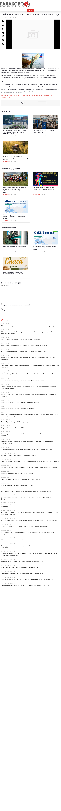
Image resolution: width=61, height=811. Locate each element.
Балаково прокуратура (7, 95)
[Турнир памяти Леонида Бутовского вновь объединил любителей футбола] (14, 559)
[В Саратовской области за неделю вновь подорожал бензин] (15, 237)
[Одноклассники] (3, 29)
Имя (2, 297)
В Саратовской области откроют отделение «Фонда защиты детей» (20, 402)
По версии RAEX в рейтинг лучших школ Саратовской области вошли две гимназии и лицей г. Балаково (15, 132)
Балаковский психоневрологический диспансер (27, 95)
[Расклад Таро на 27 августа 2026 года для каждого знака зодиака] (14, 565)
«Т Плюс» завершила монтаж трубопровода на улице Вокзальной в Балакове (22, 380)
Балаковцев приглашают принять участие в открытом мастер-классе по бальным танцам (45, 189)
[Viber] (3, 40)
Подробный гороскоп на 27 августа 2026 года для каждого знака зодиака (22, 573)
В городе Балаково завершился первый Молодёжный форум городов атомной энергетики (26, 449)
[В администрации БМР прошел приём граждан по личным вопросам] (8, 337)
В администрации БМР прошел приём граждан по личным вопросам (20, 339)
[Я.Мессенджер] (3, 21)
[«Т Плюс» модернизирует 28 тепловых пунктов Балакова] (45, 122)
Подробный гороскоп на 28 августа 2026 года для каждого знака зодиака (22, 428)
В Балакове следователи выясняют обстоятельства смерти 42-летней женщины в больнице (27, 540)
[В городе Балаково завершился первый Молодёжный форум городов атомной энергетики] (8, 447)
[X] (3, 36)
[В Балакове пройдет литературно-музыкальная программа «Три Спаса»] (15, 263)
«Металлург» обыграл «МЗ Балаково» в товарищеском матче (18, 455)
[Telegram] (3, 32)
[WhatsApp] (3, 43)
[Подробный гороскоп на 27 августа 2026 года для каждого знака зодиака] (14, 571)
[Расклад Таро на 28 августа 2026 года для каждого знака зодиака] (9, 419)
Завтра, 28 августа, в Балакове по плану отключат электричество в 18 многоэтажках (25, 345)
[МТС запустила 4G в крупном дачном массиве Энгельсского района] (14, 477)
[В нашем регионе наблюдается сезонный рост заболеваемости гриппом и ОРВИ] (8, 349)
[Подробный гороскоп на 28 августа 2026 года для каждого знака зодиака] (9, 425)
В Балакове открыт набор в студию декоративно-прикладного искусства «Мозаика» (25, 526)
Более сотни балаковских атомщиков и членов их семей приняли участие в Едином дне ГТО (27, 579)
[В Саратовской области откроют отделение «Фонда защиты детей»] (8, 400)
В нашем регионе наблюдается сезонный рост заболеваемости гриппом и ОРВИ (23, 351)
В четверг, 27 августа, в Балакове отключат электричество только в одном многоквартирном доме (29, 467)
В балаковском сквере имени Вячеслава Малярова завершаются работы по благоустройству (27, 326)
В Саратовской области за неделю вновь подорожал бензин (18, 408)
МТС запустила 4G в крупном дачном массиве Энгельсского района (20, 479)
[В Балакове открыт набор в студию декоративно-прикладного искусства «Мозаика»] (14, 524)
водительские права (46, 95)
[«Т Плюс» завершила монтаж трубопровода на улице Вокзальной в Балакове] (8, 378)
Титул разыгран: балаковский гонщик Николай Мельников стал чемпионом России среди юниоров (29, 520)
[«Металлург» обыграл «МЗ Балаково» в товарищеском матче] (14, 453)
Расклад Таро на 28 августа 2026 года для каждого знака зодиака (19, 422)
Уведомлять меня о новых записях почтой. (14, 310)
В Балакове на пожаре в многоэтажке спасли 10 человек (17, 473)
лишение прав (6, 97)
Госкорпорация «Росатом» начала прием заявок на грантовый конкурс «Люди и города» (14, 216)
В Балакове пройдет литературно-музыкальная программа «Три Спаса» (14, 272)
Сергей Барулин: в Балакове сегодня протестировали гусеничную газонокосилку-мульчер (15, 157)
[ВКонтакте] (3, 25)
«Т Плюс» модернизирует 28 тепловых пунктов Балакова (17, 485)
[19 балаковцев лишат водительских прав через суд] (15, 17)
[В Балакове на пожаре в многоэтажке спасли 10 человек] (14, 471)
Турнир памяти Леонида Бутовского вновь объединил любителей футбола (22, 561)
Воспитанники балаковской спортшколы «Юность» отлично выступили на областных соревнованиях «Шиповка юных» (14, 190)
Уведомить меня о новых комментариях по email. (16, 305)
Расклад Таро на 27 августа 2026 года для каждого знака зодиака (19, 567)
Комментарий (5, 285)
